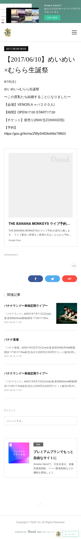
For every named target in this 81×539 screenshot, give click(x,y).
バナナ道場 (11, 339)
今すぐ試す (52, 17)
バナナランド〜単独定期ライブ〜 (26, 305)
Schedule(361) (11, 254)
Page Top (40, 505)
